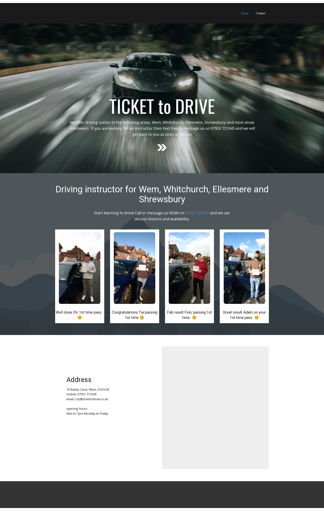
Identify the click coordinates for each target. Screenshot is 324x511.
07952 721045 (196, 212)
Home (244, 13)
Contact (260, 13)
